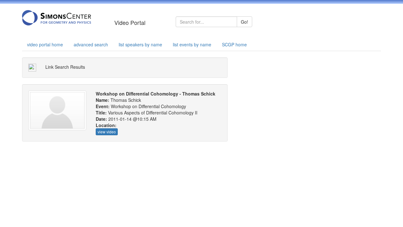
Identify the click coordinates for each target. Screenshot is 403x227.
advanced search (91, 44)
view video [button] (107, 131)
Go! (244, 22)
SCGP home (234, 44)
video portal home (45, 44)
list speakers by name (140, 44)
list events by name (192, 44)
